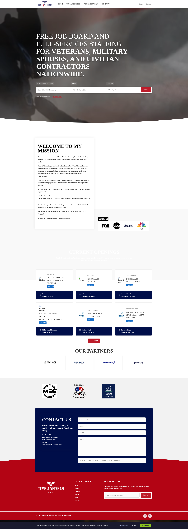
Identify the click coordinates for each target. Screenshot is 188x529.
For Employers (91, 4)
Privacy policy (123, 525)
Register (148, 4)
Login (76, 497)
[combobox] (123, 90)
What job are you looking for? (45, 83)
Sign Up (77, 500)
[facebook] (145, 516)
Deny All (134, 525)
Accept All (145, 525)
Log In (141, 4)
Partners (77, 491)
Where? (74, 83)
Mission (77, 488)
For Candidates (73, 4)
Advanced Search (57, 96)
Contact (105, 4)
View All (95, 341)
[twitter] (150, 516)
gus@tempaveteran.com (50, 437)
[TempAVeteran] (44, 6)
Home (60, 4)
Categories (110, 83)
